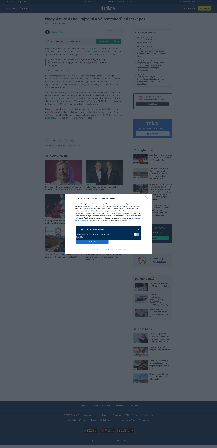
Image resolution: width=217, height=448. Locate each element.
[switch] (136, 234)
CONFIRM (92, 242)
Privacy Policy (121, 250)
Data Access (108, 250)
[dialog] (108, 224)
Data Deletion (96, 250)
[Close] (147, 198)
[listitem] (107, 229)
